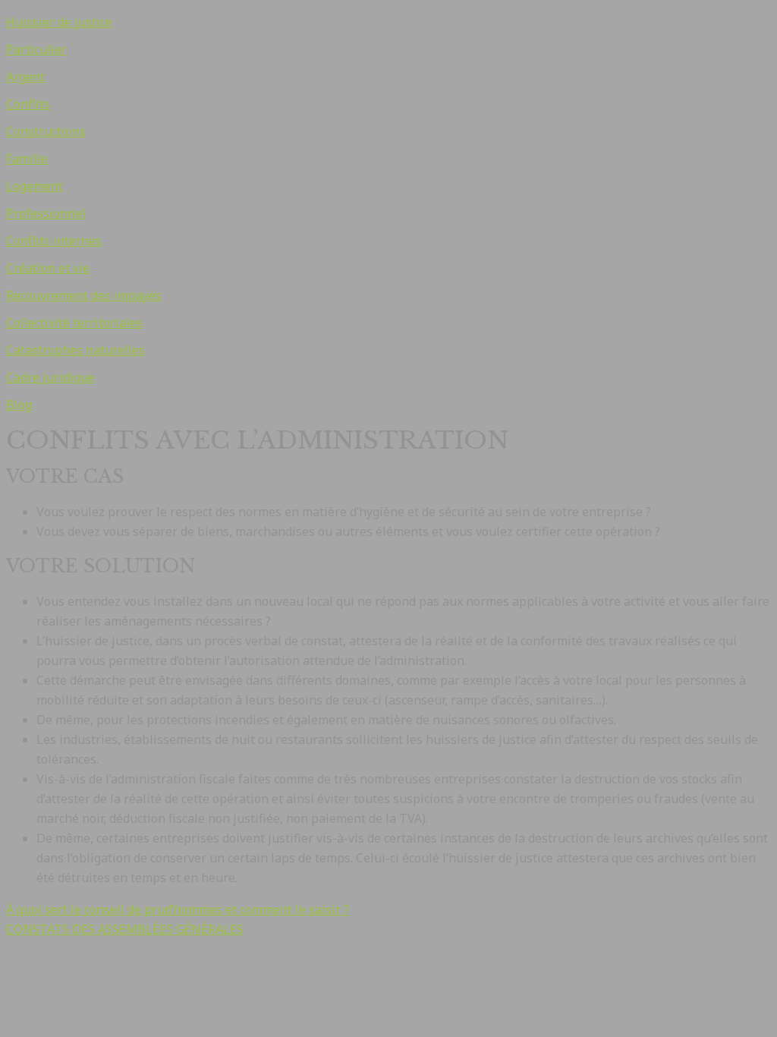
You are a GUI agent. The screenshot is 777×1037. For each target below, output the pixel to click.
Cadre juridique (50, 377)
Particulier (36, 49)
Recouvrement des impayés (84, 295)
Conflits (28, 104)
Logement (34, 186)
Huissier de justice (59, 22)
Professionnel (46, 213)
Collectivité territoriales (74, 322)
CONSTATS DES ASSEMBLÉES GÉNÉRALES (125, 929)
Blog (19, 404)
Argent (25, 76)
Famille (27, 158)
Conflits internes (54, 240)
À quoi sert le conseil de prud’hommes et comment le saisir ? (177, 909)
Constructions (46, 131)
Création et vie (48, 268)
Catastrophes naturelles (75, 350)
